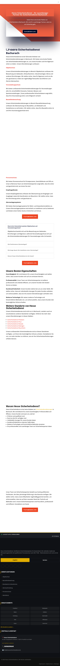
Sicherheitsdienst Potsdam (15, 320)
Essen (15, 623)
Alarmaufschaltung (8, 588)
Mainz (15, 612)
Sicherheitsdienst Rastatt (15, 324)
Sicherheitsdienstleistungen (44, 409)
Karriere (45, 560)
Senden (44, 471)
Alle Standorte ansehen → (7, 627)
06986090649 (31, 484)
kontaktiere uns (30, 31)
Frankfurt (15, 608)
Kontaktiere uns (30, 216)
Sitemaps (56, 664)
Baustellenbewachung (8, 580)
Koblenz (45, 612)
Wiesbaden (44, 608)
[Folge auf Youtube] (19, 566)
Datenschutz (49, 664)
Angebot (15, 560)
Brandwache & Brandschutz (10, 584)
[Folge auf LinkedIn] (15, 566)
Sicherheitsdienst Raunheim (16, 328)
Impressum (42, 664)
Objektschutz (6, 577)
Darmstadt (44, 616)
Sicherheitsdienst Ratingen (15, 326)
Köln (15, 619)
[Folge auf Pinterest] (11, 566)
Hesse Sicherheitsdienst (19, 20)
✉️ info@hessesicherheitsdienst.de (11, 650)
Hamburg (15, 616)
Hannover (44, 623)
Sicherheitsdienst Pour (14, 322)
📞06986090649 (8, 646)
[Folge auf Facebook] (2, 566)
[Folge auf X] (7, 566)
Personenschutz (7, 591)
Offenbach (44, 619)
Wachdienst (6, 595)
